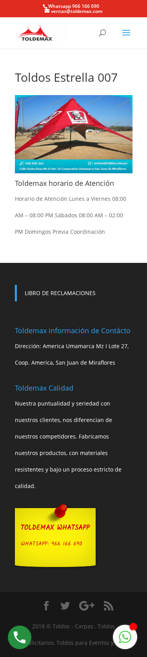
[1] (125, 641)
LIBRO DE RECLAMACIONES (60, 293)
